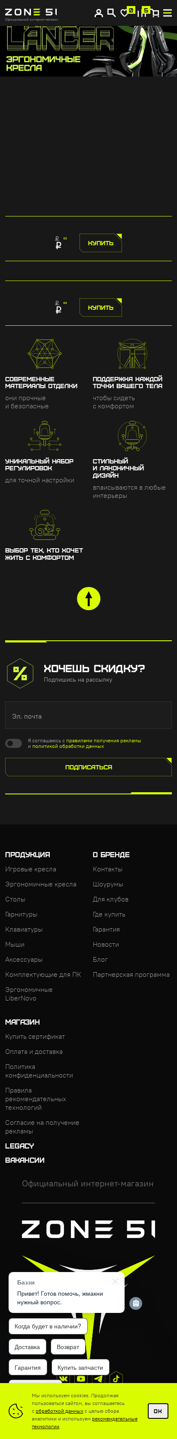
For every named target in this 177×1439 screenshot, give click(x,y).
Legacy (19, 1145)
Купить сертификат (35, 1036)
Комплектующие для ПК (43, 974)
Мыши (14, 944)
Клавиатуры (24, 929)
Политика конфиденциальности (39, 1070)
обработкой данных (59, 1411)
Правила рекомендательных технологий (35, 1099)
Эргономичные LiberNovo (29, 993)
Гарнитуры (21, 914)
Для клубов (110, 899)
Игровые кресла (30, 869)
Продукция (27, 854)
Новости (106, 944)
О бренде (111, 854)
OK (158, 1411)
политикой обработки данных (68, 746)
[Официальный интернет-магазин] (52, 13)
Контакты (107, 869)
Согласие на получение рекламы (42, 1126)
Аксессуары (24, 959)
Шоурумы (108, 884)
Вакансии (25, 1160)
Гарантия (106, 929)
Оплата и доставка (34, 1051)
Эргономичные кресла (40, 884)
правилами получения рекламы (103, 740)
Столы (15, 899)
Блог (100, 959)
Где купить (109, 914)
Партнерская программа (131, 974)
